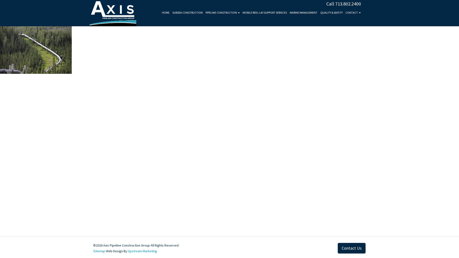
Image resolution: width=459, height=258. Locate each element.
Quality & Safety (331, 12)
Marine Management (303, 12)
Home (165, 12)
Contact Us (352, 248)
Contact (351, 12)
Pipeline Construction (221, 12)
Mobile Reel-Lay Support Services (265, 12)
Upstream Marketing (142, 251)
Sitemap (99, 251)
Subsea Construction (187, 12)
